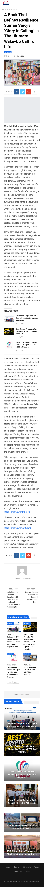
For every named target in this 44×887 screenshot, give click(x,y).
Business (8, 52)
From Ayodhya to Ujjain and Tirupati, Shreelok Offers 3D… (22, 801)
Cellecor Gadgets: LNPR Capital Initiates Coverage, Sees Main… (27, 318)
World (36, 867)
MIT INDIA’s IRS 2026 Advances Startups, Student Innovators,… (22, 852)
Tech (27, 871)
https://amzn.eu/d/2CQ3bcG (17, 528)
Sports (16, 867)
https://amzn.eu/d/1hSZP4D (17, 512)
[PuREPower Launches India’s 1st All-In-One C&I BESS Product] (30, 658)
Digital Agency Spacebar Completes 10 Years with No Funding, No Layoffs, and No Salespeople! (13, 599)
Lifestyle (27, 867)
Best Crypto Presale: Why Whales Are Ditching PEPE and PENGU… (26, 331)
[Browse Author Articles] (22, 570)
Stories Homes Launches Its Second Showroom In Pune (31, 597)
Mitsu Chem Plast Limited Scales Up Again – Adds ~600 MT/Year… (26, 344)
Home (7, 867)
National (18, 871)
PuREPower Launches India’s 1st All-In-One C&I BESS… (22, 827)
